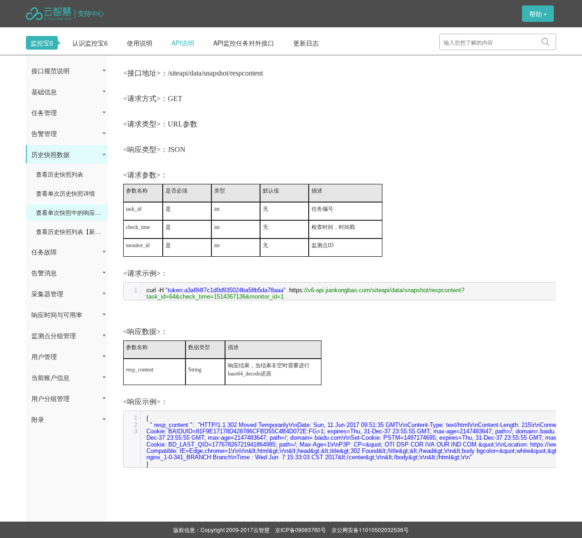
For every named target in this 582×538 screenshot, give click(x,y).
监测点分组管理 (53, 335)
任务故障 (44, 251)
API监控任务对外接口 (243, 42)
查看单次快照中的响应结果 (71, 212)
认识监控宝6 (90, 42)
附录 (37, 419)
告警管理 (44, 133)
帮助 (535, 13)
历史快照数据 (50, 154)
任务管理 (44, 112)
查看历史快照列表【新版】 (71, 231)
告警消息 (44, 272)
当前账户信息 (50, 377)
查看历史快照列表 (59, 174)
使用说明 (139, 42)
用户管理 (44, 356)
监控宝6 (41, 42)
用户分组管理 (50, 398)
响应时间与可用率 (56, 314)
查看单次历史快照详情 (65, 193)
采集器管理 (47, 293)
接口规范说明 (50, 70)
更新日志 (306, 42)
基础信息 (44, 91)
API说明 (182, 42)
